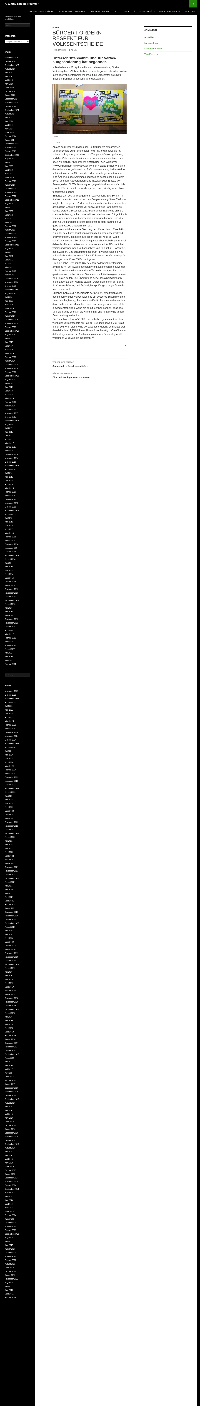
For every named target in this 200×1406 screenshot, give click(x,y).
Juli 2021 (8, 252)
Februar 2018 (10, 402)
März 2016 (9, 488)
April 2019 (9, 350)
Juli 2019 (8, 338)
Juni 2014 (9, 567)
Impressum (190, 11)
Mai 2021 (9, 260)
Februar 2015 (10, 537)
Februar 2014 (10, 582)
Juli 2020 (8, 297)
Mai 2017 (9, 436)
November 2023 (11, 147)
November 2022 (11, 192)
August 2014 (10, 559)
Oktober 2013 (10, 597)
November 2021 (11, 237)
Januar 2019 (10, 361)
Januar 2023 (10, 185)
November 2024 (11, 103)
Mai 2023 (9, 170)
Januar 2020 (10, 316)
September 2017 (12, 421)
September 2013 (12, 600)
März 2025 (9, 88)
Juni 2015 (9, 522)
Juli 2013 (8, 608)
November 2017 (11, 413)
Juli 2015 (8, 518)
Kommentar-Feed (153, 48)
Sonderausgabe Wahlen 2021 (104, 11)
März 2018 (9, 398)
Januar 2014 (10, 585)
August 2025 (10, 69)
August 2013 (10, 604)
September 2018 (12, 376)
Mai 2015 (9, 526)
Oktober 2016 (10, 462)
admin (74, 50)
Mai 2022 (9, 215)
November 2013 (11, 593)
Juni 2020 (9, 301)
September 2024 (12, 110)
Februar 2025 (10, 91)
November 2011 (11, 645)
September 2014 (12, 555)
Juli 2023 (8, 162)
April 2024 (9, 129)
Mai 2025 (9, 80)
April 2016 (9, 484)
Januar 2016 (10, 496)
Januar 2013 (10, 615)
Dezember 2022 (11, 189)
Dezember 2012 (11, 619)
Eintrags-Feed (151, 43)
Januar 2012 (10, 642)
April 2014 (9, 574)
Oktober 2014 (10, 552)
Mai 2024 (9, 125)
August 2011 (10, 649)
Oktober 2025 (10, 61)
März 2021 (9, 267)
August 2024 (10, 114)
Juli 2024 (8, 118)
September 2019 (12, 331)
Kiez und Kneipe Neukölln (22, 3)
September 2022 (12, 200)
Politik (56, 27)
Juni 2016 (9, 477)
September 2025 (12, 65)
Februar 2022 (10, 226)
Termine (125, 11)
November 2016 (11, 458)
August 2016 (10, 469)
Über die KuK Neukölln (144, 11)
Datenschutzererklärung (41, 11)
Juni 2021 (9, 256)
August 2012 (10, 630)
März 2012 (9, 634)
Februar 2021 (10, 271)
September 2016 (12, 466)
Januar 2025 (10, 95)
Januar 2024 (10, 140)
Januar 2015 (10, 540)
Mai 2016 (9, 481)
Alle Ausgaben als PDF (169, 11)
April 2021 (9, 263)
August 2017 (10, 424)
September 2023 (12, 155)
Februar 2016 (10, 492)
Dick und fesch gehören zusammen (71, 375)
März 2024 (9, 132)
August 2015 (10, 514)
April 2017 (9, 439)
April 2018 (9, 394)
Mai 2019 (9, 346)
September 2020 (12, 290)
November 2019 (11, 323)
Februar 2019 (10, 357)
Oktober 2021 (10, 241)
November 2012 (11, 623)
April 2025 (9, 84)
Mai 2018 (9, 391)
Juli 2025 (8, 73)
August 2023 (10, 159)
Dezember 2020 (11, 278)
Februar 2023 (10, 181)
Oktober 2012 (10, 627)
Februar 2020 (10, 312)
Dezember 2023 (11, 144)
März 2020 (9, 308)
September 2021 (12, 245)
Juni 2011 (9, 657)
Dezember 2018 (11, 365)
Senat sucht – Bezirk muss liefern (70, 364)
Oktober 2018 (10, 372)
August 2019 (10, 335)
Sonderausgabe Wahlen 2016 (72, 11)
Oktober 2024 (10, 106)
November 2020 (11, 282)
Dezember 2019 (11, 320)
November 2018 (11, 368)
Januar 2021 (10, 275)
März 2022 (9, 222)
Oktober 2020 (10, 286)
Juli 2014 (8, 563)
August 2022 (10, 204)
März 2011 (9, 660)
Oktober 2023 (10, 151)
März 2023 (9, 177)
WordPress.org (151, 54)
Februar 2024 (10, 136)
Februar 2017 (10, 447)
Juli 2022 (8, 207)
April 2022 (9, 219)
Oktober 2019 (10, 327)
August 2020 (10, 293)
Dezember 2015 (11, 499)
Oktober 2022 (10, 196)
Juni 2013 (9, 612)
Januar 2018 (10, 406)
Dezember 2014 (11, 544)
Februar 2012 (10, 638)
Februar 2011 (10, 664)
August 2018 (10, 380)
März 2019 (9, 353)
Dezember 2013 (11, 589)
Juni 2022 (9, 211)
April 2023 (9, 174)
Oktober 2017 (10, 417)
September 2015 (12, 511)
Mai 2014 (9, 570)
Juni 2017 (9, 432)
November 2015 (11, 503)
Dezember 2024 (11, 99)
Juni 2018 (9, 387)
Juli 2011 (8, 653)
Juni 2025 (9, 76)
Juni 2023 (9, 166)
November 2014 (11, 548)
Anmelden (149, 37)
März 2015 (9, 533)
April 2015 (9, 529)
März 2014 (9, 578)
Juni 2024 (9, 121)
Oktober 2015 (10, 507)
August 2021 (10, 249)
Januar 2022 (10, 230)
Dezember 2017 (11, 409)
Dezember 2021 (11, 234)
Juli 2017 (8, 428)
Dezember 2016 (11, 454)
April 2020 (9, 305)
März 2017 (9, 443)
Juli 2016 (8, 473)
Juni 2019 (9, 342)
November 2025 (11, 58)
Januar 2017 (10, 451)
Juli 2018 (8, 383)
